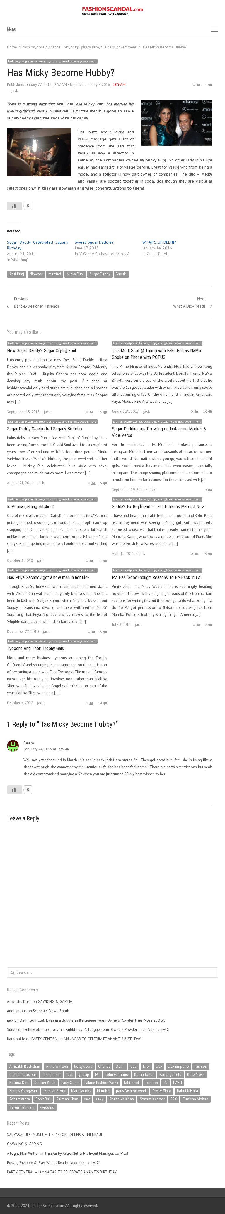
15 (205, 553)
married (54, 274)
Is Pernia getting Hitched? (31, 506)
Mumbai (103, 1090)
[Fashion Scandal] (112, 11)
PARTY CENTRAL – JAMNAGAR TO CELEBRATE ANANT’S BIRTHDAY (86, 1038)
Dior (146, 1066)
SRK (174, 1099)
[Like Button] (14, 206)
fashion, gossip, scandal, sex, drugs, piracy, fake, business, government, (52, 61)
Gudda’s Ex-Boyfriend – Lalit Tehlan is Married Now (158, 506)
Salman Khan (67, 1099)
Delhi (120, 1066)
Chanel (104, 1066)
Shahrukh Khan (121, 1099)
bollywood (83, 1066)
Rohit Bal (43, 1099)
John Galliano (116, 1074)
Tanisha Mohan (195, 1099)
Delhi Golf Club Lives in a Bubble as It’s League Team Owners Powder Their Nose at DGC (92, 1020)
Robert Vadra (19, 1099)
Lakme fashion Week (101, 1082)
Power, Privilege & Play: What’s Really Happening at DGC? (53, 1162)
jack (14, 90)
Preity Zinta (162, 1090)
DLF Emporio (178, 1066)
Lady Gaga (70, 1082)
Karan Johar (144, 1074)
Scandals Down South (51, 1010)
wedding (47, 1107)
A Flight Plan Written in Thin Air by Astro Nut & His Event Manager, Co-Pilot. (68, 1153)
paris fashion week (131, 1090)
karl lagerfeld (170, 1074)
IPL (97, 1074)
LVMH (177, 1082)
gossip (83, 1074)
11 (100, 560)
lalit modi (132, 1082)
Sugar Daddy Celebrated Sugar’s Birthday (44, 429)
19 (100, 412)
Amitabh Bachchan (24, 1066)
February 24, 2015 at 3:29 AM (46, 749)
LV (165, 1082)
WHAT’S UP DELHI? (159, 242)
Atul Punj (16, 274)
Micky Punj (75, 274)
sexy (99, 1099)
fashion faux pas (23, 1074)
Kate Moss (195, 1074)
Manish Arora (54, 1090)
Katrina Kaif (18, 1082)
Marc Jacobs (81, 1090)
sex (87, 1099)
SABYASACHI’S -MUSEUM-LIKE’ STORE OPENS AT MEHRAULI (55, 1134)
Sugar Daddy (100, 274)
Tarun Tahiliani (21, 1107)
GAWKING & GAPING (55, 1001)
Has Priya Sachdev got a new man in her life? (48, 577)
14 (100, 703)
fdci (69, 1074)
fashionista (51, 1074)
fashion (201, 1066)
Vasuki (121, 274)
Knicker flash (44, 1082)
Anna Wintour (57, 1066)
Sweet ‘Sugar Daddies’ (94, 242)
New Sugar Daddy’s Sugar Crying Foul (41, 350)
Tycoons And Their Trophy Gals (35, 648)
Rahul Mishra (187, 1090)
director (36, 274)
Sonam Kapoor (152, 1099)
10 (205, 411)
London (152, 1082)
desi (133, 1066)
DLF (159, 1066)
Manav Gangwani (23, 1090)
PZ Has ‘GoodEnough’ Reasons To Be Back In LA (156, 577)
